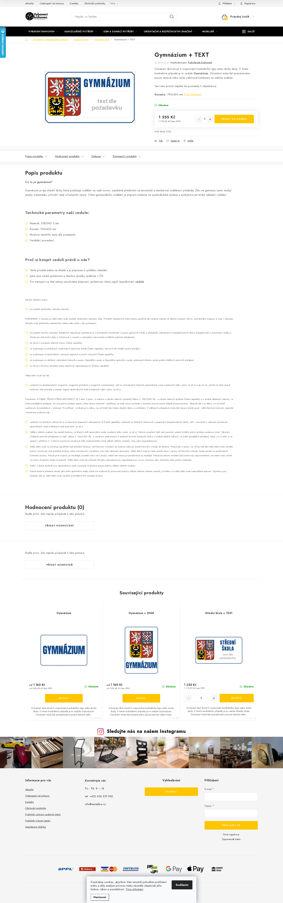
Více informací (134, 889)
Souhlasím (182, 885)
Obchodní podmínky (94, 3)
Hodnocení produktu (67, 156)
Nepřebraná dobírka (35, 827)
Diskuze (96, 156)
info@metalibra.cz (95, 804)
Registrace (250, 3)
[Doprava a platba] (66, 869)
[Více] (248, 31)
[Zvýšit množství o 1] (210, 119)
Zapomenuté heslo (231, 839)
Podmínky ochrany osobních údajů (43, 814)
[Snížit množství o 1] (199, 119)
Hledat (171, 16)
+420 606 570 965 (101, 796)
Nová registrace (231, 834)
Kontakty (74, 3)
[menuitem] (43, 31)
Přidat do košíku (234, 119)
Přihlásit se (231, 825)
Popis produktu (34, 156)
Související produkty (125, 156)
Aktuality (29, 3)
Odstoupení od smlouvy (52, 3)
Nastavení (100, 897)
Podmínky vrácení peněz (37, 820)
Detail (64, 698)
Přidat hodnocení (59, 525)
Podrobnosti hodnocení (200, 62)
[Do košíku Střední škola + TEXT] (237, 698)
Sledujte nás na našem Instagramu (146, 731)
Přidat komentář (60, 564)
